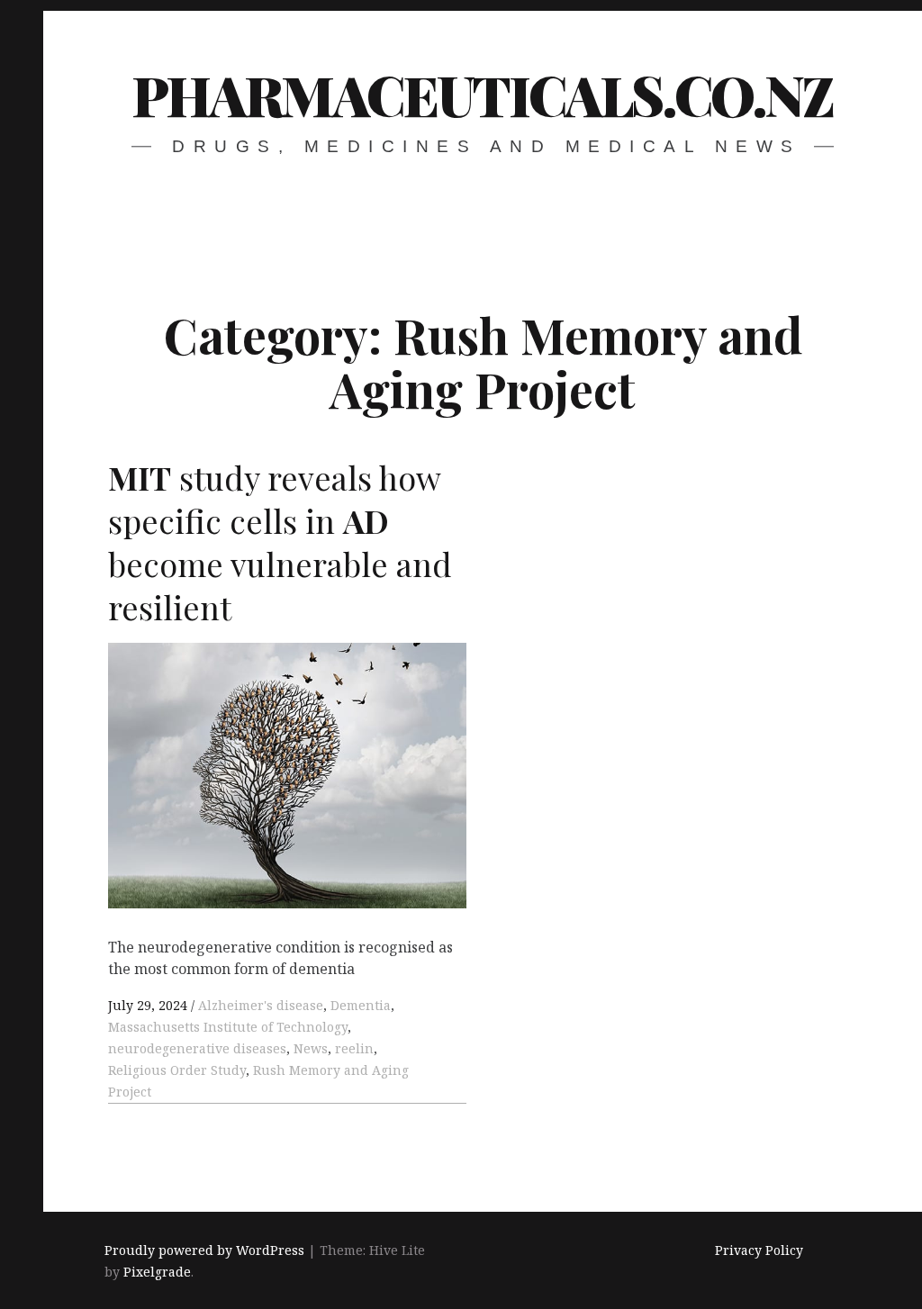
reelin (354, 1048)
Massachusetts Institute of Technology (228, 1026)
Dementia (360, 1005)
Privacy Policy (759, 1250)
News (311, 1048)
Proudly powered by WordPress (204, 1250)
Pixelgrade (157, 1271)
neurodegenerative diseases (197, 1048)
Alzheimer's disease (260, 1005)
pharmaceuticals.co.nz (482, 94)
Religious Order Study (177, 1070)
